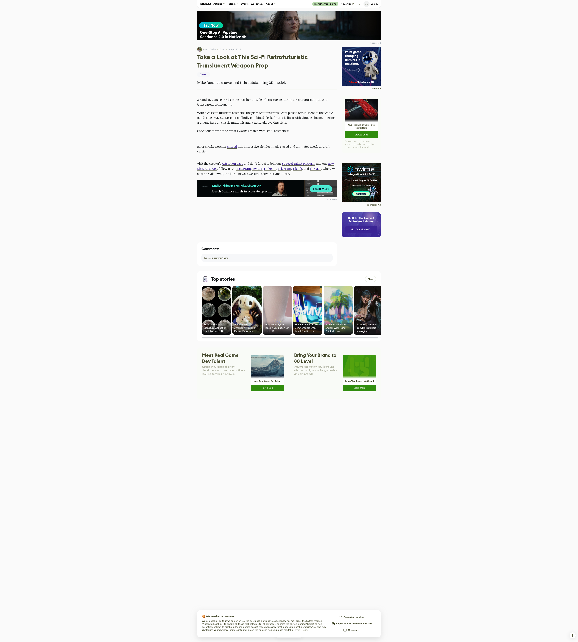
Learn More (359, 387)
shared (232, 146)
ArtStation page (232, 163)
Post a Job (267, 387)
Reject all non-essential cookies (353, 623)
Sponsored (331, 199)
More (370, 279)
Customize (353, 630)
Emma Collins (209, 49)
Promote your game (325, 3)
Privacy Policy (301, 629)
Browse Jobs (361, 134)
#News (204, 74)
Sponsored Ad (374, 204)
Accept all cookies (353, 617)
